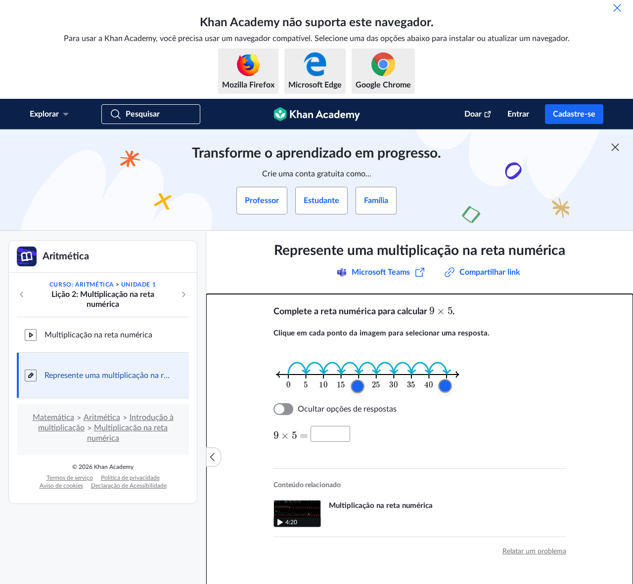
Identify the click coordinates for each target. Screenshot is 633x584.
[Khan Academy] (316, 114)
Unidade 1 (138, 285)
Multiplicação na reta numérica (98, 335)
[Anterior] (22, 294)
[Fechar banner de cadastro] (615, 147)
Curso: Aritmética (81, 285)
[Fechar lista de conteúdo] (214, 457)
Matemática (53, 417)
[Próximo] (183, 294)
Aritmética (102, 417)
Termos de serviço (69, 478)
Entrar (518, 114)
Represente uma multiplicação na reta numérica (109, 375)
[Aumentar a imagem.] (367, 374)
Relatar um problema (534, 551)
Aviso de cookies (61, 486)
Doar (473, 114)
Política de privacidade (130, 478)
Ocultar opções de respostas (347, 409)
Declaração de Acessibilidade (129, 486)
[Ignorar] (617, 8)
